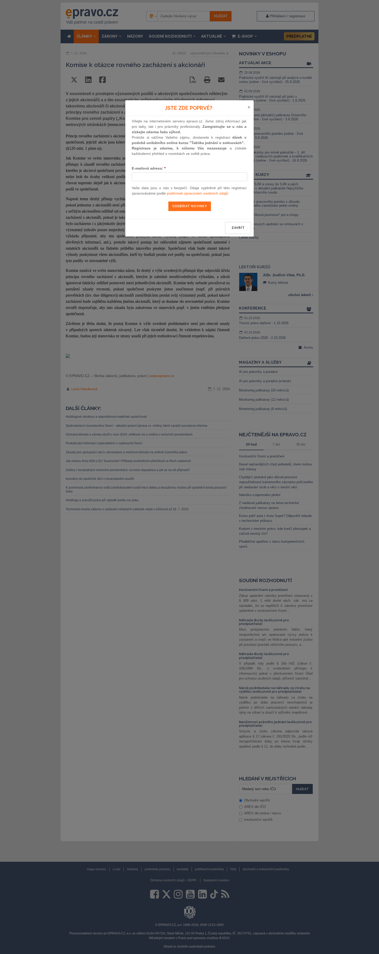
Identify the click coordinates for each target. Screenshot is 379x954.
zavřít (238, 228)
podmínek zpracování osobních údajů (197, 193)
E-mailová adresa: (149, 168)
